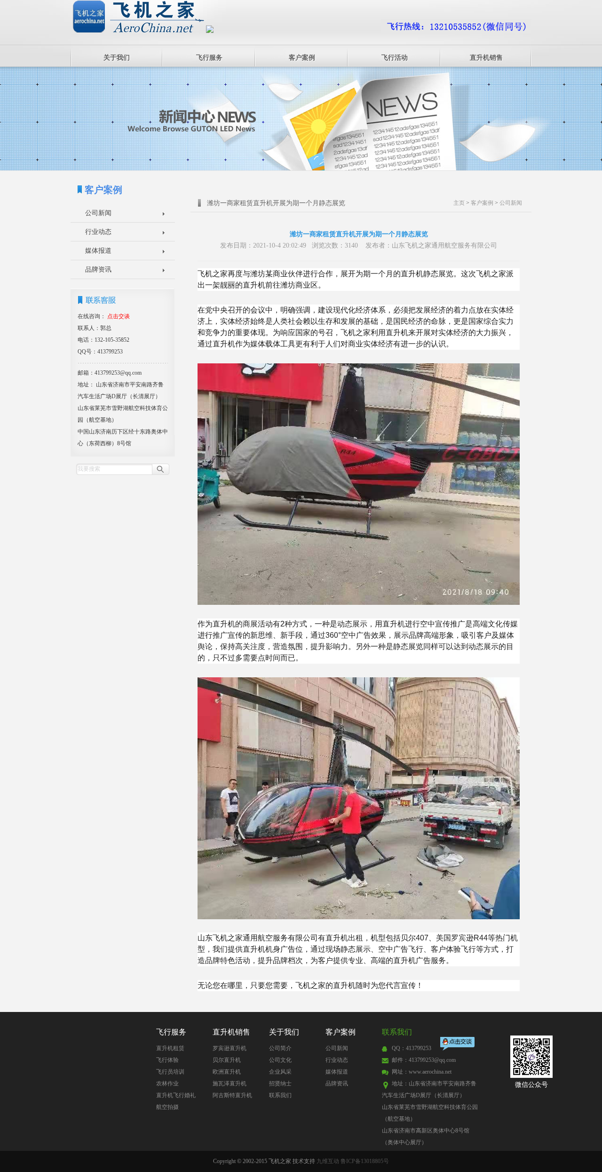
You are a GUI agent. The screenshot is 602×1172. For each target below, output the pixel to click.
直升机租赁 (170, 1048)
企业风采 (280, 1071)
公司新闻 (98, 213)
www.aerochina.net (430, 1071)
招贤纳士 (280, 1083)
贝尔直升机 (227, 1060)
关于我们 (116, 57)
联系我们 (280, 1095)
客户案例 (302, 57)
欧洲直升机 (227, 1071)
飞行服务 (209, 57)
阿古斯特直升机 (232, 1095)
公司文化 (280, 1060)
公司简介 (280, 1048)
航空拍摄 (167, 1107)
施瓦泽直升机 (229, 1083)
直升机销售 (486, 57)
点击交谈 (458, 1044)
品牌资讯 (98, 269)
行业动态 (98, 231)
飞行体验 (167, 1060)
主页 (459, 203)
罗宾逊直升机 (229, 1048)
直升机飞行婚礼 (176, 1095)
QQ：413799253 (411, 1048)
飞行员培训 (170, 1071)
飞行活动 (394, 57)
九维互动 (328, 1161)
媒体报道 (98, 250)
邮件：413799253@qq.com (424, 1060)
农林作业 (167, 1083)
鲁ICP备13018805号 (365, 1161)
